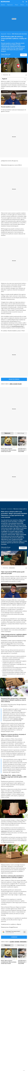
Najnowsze (10, 4)
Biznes (22, 4)
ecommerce (23, 547)
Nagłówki (4, 78)
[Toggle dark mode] (23, 1)
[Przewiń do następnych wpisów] (25, 443)
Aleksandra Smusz (5, 547)
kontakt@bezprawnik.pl (17, 326)
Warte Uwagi (20, 433)
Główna (3, 4)
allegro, (12, 941)
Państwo (23, 54)
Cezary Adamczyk (5, 54)
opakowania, (23, 941)
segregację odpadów (18, 718)
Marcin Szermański (11, 446)
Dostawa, (17, 941)
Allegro (8, 643)
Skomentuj (6, 74)
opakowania (4, 831)
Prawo (16, 4)
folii (8, 891)
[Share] (26, 75)
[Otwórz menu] (26, 1)
